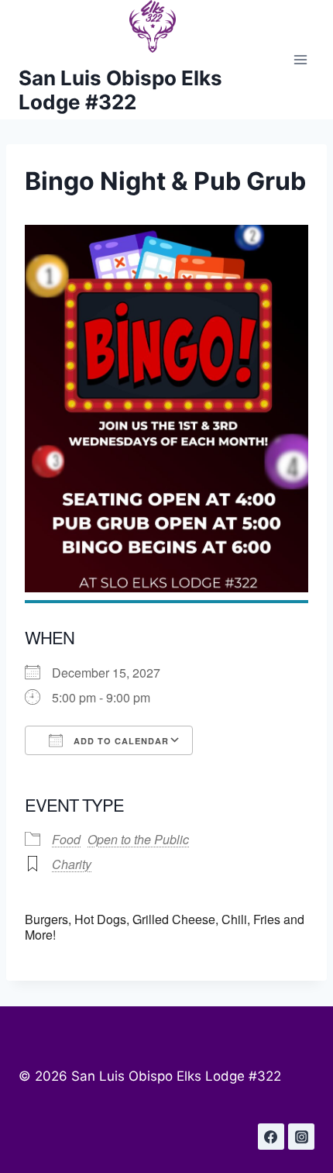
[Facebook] (271, 1136)
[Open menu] (300, 60)
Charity (71, 864)
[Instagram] (301, 1136)
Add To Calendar (119, 741)
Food (66, 839)
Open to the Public (138, 839)
